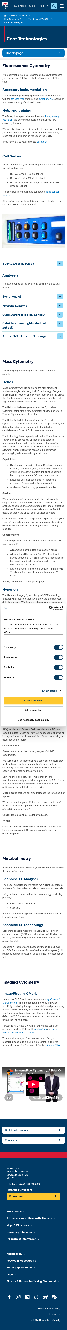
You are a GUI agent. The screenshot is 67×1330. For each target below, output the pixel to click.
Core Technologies (13, 22)
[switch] (58, 657)
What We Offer (43, 19)
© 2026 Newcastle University (45, 1320)
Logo (5, 6)
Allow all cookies (33, 700)
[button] (60, 263)
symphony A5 (46, 98)
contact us (42, 141)
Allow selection (33, 710)
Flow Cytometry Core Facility (17, 19)
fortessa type (17, 98)
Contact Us (54, 1314)
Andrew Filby (53, 1045)
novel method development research (29, 1030)
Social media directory (49, 1308)
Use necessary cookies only (33, 719)
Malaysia (12, 1189)
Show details (49, 690)
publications (40, 1029)
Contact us (11, 1140)
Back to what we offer (17, 1130)
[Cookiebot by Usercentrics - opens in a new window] (49, 608)
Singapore (25, 1189)
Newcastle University (17, 15)
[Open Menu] (62, 6)
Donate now (16, 1196)
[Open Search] (54, 6)
